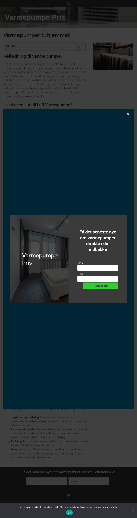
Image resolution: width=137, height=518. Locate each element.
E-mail (80, 274)
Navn (80, 263)
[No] (132, 510)
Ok (69, 512)
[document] (68, 259)
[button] (128, 114)
